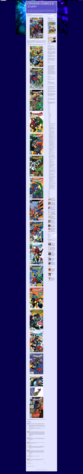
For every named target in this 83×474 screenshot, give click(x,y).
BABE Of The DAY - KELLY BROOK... (52, 189)
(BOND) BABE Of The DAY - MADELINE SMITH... (52, 183)
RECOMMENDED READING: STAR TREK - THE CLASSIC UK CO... (52, 185)
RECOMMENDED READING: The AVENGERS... (51, 148)
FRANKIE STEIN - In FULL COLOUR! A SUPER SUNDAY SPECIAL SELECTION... (53, 217)
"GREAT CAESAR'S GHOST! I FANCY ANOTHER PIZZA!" (52, 181)
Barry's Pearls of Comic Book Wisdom (51, 247)
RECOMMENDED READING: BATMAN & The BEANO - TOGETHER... (52, 177)
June (49, 118)
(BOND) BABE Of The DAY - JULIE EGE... (52, 123)
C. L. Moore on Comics (53, 277)
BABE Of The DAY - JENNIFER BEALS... (52, 141)
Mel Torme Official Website (49, 236)
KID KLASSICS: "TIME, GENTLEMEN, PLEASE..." (52, 172)
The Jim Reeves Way (49, 234)
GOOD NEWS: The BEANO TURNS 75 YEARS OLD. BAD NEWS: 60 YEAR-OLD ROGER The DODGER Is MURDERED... (53, 229)
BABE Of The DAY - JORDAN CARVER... (52, 169)
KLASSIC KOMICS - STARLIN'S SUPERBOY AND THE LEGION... (52, 165)
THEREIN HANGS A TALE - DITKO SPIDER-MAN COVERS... (53, 221)
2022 (48, 109)
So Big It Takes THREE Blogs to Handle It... (53, 243)
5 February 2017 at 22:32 (31, 460)
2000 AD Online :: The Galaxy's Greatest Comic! (51, 240)
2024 (48, 107)
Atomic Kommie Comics (50, 242)
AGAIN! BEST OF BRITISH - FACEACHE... (51, 160)
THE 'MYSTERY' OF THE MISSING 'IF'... (52, 176)
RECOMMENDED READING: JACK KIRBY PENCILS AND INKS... (52, 187)
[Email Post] (34, 419)
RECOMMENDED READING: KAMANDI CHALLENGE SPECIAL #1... (52, 149)
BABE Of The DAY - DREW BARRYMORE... (51, 178)
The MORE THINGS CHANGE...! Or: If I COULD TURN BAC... (52, 140)
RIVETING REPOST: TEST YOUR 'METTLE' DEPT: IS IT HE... (51, 142)
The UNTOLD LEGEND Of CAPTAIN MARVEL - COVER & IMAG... (52, 132)
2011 (48, 194)
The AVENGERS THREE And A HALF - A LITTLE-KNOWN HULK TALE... (53, 212)
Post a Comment (29, 461)
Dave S (29, 422)
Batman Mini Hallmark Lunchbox (53, 258)
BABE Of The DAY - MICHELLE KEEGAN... (51, 162)
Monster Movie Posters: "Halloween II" (53, 273)
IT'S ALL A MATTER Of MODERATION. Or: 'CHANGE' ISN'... (52, 159)
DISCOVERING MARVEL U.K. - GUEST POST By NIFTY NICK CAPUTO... (53, 203)
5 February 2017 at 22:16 (31, 456)
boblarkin (49, 257)
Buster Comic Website (50, 266)
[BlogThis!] (36, 419)
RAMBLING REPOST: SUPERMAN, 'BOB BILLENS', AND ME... (52, 145)
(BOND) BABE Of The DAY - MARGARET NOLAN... (52, 157)
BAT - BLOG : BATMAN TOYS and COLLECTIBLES (51, 252)
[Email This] (35, 419)
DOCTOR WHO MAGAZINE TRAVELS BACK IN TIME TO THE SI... (52, 164)
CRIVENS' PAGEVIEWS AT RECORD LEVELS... (52, 188)
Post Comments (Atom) (31, 463)
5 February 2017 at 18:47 (31, 453)
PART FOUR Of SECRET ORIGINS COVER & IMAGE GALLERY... (52, 174)
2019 (48, 111)
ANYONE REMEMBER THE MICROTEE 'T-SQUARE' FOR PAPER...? (52, 170)
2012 (48, 193)
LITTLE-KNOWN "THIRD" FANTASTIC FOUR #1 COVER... (53, 198)
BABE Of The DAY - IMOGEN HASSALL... (51, 126)
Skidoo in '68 (52, 262)
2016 (48, 190)
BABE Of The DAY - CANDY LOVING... (52, 167)
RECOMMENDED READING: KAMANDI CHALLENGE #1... (52, 137)
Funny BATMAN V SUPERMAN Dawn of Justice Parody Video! (52, 253)
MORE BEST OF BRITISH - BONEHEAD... (51, 166)
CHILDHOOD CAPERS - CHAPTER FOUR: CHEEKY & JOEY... (52, 179)
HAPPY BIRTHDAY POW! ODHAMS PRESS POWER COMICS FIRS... (52, 156)
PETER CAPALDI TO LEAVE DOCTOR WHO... (52, 124)
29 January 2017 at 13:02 (31, 443)
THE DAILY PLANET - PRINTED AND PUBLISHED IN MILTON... (52, 143)
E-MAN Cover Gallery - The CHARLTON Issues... (50, 18)
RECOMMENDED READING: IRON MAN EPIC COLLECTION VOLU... (52, 136)
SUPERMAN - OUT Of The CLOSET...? (53, 224)
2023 (48, 108)
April (49, 120)
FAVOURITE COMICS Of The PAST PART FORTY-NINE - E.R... (52, 128)
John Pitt (29, 445)
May (49, 119)
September (49, 116)
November (49, 114)
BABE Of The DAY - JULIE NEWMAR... (52, 147)
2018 (48, 112)
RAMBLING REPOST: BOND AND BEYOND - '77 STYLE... (52, 161)
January (49, 122)
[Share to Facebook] (37, 419)
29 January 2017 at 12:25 (31, 435)
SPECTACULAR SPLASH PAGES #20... (52, 125)
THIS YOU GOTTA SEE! (51, 139)
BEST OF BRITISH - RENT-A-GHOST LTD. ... (52, 168)
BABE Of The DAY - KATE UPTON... (52, 155)
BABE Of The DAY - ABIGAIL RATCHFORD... (51, 151)
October (49, 115)
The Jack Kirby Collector (49, 237)
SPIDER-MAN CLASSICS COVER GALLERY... (51, 130)
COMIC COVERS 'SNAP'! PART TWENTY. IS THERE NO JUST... (52, 127)
